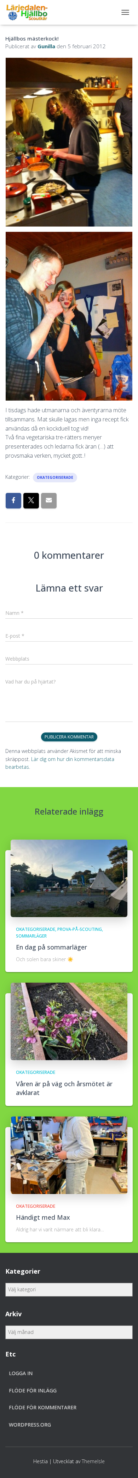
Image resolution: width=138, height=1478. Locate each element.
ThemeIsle (93, 1461)
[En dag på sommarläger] (69, 877)
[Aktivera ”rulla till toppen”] (124, 1464)
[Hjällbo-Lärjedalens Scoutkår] (29, 12)
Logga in (21, 1373)
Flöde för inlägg (33, 1390)
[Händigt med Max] (69, 1154)
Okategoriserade (55, 477)
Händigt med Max (43, 1217)
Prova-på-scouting (79, 929)
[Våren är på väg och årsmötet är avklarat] (69, 1021)
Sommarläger (31, 936)
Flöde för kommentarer (42, 1407)
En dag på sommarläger (51, 947)
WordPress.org (30, 1424)
